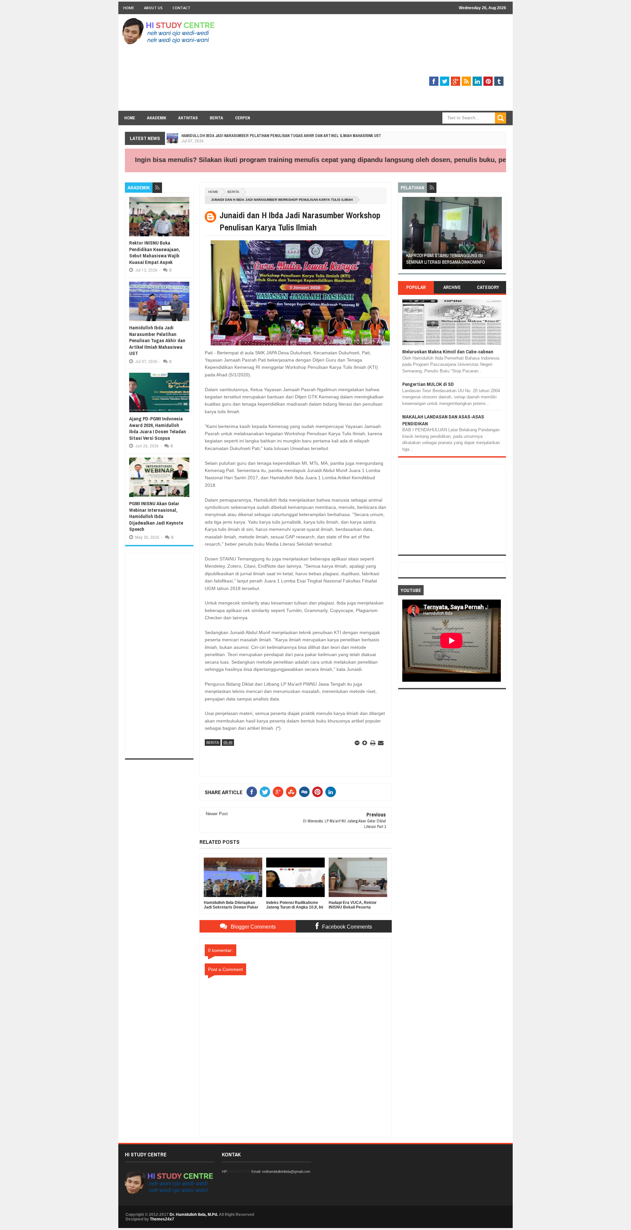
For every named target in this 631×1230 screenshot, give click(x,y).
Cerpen (242, 118)
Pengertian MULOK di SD (428, 384)
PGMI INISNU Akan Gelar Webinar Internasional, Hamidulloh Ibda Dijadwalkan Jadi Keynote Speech (156, 516)
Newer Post (217, 813)
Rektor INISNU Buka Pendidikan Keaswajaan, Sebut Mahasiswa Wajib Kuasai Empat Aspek (154, 252)
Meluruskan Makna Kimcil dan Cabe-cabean (447, 351)
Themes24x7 (162, 1219)
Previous (406, 235)
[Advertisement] (386, 65)
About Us (153, 7)
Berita (216, 118)
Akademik (156, 118)
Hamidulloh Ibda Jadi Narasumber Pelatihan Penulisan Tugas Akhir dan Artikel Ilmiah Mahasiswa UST (281, 135)
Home (128, 7)
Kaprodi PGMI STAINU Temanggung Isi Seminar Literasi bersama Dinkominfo (445, 258)
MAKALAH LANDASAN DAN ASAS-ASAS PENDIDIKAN (443, 420)
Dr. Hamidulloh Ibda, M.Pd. (194, 1214)
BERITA (233, 192)
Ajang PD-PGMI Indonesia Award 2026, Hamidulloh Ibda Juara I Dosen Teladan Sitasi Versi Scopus (157, 428)
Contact (181, 7)
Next (498, 235)
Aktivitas (188, 118)
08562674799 (239, 1171)
